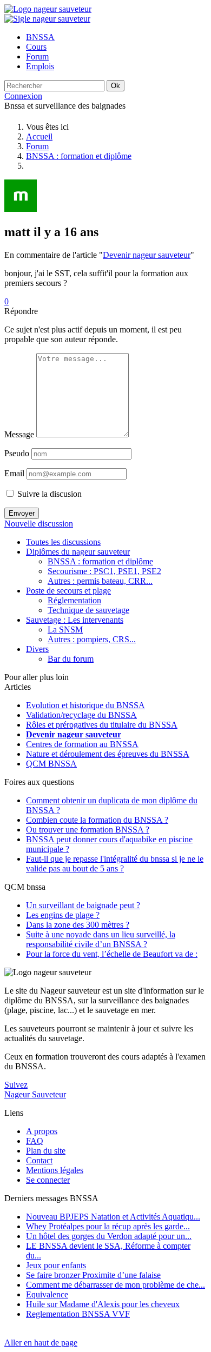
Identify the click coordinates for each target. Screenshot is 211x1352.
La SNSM (65, 629)
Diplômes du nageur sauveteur (78, 551)
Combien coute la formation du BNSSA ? (97, 819)
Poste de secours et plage (68, 590)
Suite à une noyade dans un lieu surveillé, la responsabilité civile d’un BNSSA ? (100, 939)
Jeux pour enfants (56, 1265)
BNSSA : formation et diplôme (78, 156)
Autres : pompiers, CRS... (92, 639)
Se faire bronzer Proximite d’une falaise (93, 1275)
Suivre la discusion (48, 493)
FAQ (34, 1140)
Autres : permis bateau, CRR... (100, 580)
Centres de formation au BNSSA (82, 744)
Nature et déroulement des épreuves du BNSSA (107, 753)
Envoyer (22, 513)
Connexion (23, 96)
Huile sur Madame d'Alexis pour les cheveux (103, 1304)
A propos (41, 1131)
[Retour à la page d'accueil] (47, 9)
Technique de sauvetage (88, 610)
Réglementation (74, 600)
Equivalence (47, 1294)
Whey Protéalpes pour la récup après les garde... (108, 1226)
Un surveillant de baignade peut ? (83, 905)
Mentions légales (54, 1170)
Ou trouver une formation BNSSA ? (87, 829)
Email (14, 473)
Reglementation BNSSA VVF (78, 1313)
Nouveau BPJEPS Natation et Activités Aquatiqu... (113, 1216)
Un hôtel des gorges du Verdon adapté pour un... (109, 1236)
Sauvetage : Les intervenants (74, 619)
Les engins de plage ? (63, 915)
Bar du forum (71, 658)
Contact (39, 1160)
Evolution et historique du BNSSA (85, 705)
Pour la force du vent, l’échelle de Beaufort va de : (111, 953)
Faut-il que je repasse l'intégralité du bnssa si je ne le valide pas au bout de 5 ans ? (114, 863)
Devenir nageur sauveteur (146, 254)
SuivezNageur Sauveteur (35, 1089)
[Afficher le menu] (47, 18)
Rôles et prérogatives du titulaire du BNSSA (101, 724)
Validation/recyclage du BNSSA (81, 715)
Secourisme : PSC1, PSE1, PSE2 (104, 571)
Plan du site (45, 1150)
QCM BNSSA (51, 763)
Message (19, 434)
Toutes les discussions (63, 542)
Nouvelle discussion (38, 523)
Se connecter (48, 1179)
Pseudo (16, 453)
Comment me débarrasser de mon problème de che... (115, 1284)
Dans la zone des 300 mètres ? (77, 924)
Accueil (39, 136)
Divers (37, 649)
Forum (37, 146)
